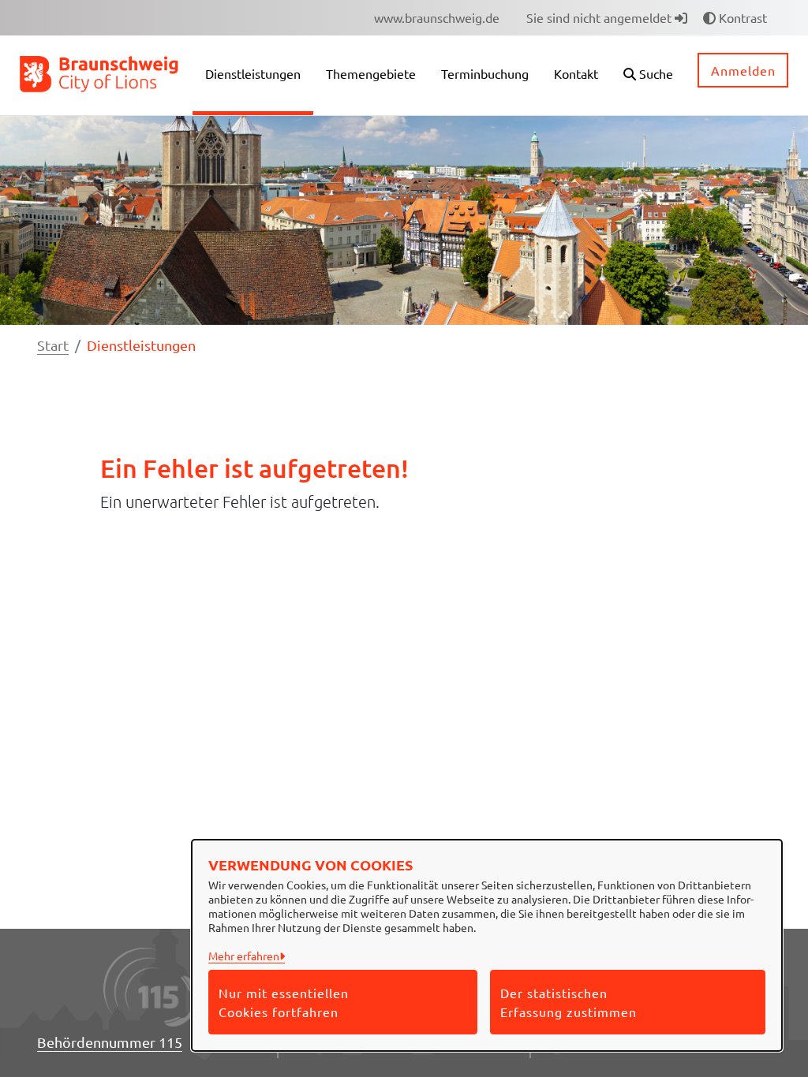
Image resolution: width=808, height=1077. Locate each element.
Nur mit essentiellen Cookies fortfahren (284, 1002)
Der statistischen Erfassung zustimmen (568, 1002)
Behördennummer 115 (109, 1042)
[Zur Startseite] (100, 73)
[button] (648, 75)
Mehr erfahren (243, 955)
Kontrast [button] (741, 17)
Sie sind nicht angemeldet (600, 17)
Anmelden (743, 70)
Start (53, 345)
